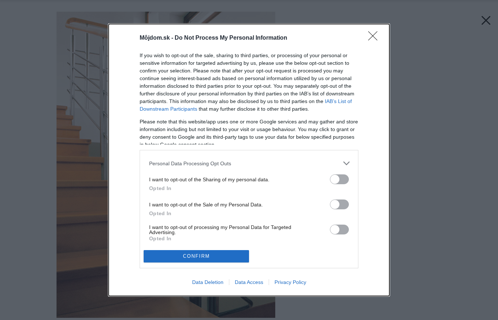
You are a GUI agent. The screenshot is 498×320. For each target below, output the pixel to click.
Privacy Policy (290, 282)
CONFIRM (196, 256)
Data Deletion (207, 282)
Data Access (249, 282)
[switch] (339, 179)
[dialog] (249, 160)
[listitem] (249, 163)
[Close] (375, 38)
